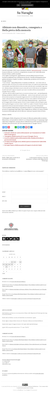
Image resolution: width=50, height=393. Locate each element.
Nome (4, 192)
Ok (18, 5)
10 (6, 264)
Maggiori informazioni (27, 5)
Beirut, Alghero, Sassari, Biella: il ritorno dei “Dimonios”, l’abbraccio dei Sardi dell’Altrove (22, 320)
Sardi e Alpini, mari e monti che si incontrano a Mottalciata (11, 158)
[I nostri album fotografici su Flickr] (3, 238)
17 (6, 266)
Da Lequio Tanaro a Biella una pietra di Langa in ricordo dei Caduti (23, 145)
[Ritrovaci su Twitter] (10, 238)
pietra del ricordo (36, 70)
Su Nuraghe (25, 13)
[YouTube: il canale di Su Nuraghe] (14, 238)
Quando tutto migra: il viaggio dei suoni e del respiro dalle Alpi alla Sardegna (20, 324)
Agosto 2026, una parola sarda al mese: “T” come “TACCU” (15, 327)
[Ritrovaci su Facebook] (7, 238)
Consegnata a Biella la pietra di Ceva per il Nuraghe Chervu (21, 136)
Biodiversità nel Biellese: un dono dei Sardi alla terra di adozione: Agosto (19, 317)
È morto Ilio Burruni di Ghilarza (18, 281)
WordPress (20, 390)
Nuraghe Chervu (26, 150)
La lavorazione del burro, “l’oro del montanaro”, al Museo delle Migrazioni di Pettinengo (37, 159)
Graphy (28, 390)
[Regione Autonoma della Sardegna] (11, 226)
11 (9, 264)
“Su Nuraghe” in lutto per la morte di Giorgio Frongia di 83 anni (26, 298)
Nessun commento (20, 33)
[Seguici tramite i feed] (18, 238)
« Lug (3, 273)
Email (4, 196)
